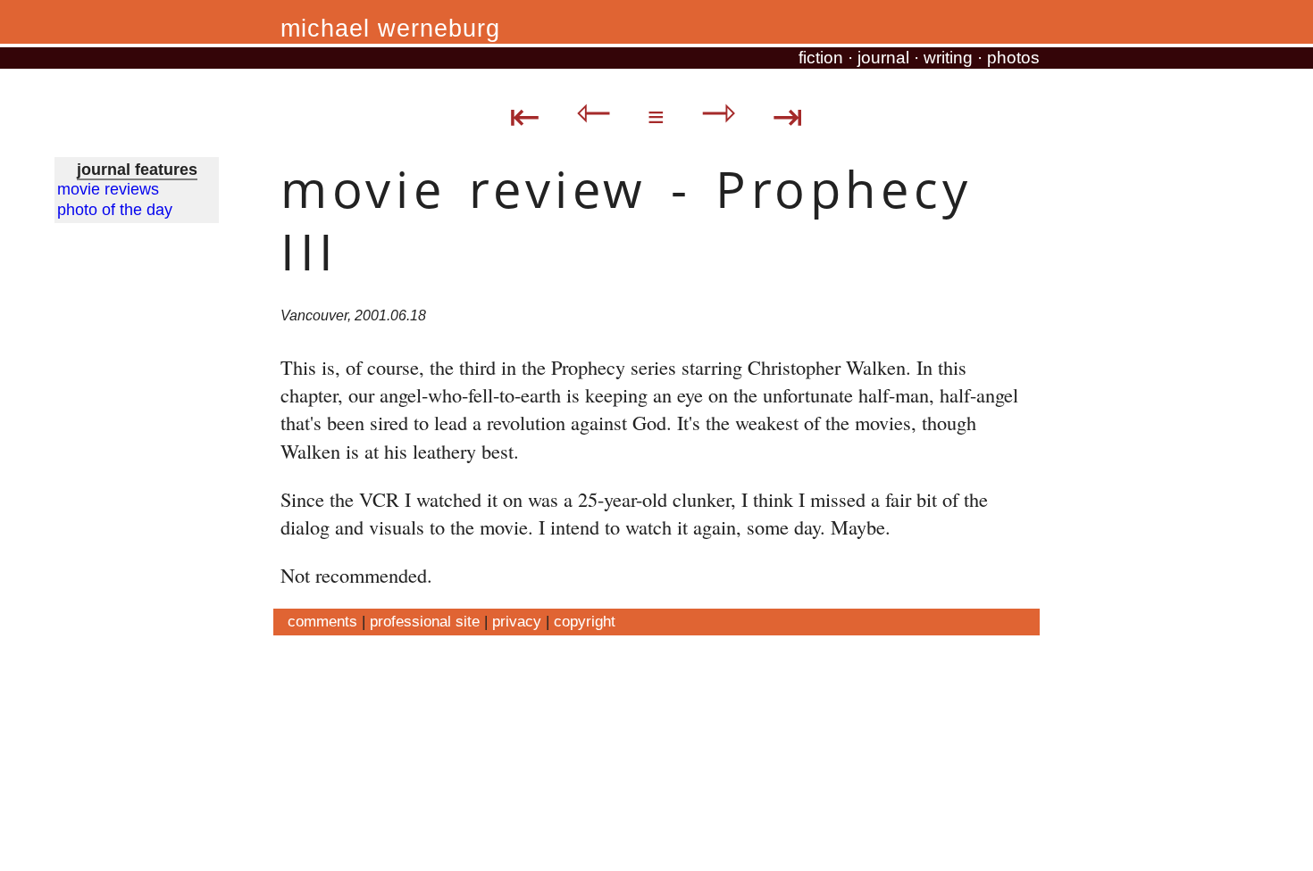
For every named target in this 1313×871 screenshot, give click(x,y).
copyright (584, 621)
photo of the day (114, 210)
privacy (516, 621)
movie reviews (108, 189)
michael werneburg (390, 28)
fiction (821, 57)
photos (1013, 57)
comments (322, 621)
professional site (425, 621)
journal (883, 57)
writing (948, 57)
